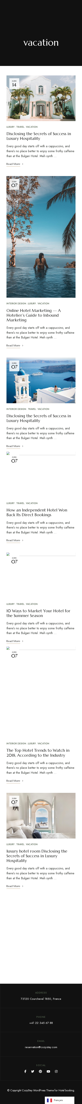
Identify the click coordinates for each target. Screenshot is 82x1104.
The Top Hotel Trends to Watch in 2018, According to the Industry (37, 753)
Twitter (32, 1071)
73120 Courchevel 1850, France (41, 999)
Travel (20, 127)
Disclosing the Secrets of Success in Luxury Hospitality (38, 136)
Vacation (32, 127)
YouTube (48, 1071)
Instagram (56, 1071)
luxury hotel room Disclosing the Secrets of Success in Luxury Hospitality (36, 856)
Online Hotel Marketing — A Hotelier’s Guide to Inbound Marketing (33, 315)
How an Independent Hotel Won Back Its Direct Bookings (36, 512)
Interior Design (16, 303)
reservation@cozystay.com (41, 1047)
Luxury (10, 127)
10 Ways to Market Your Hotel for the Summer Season (38, 613)
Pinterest (40, 1071)
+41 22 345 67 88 (41, 1023)
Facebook (25, 1071)
